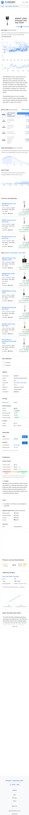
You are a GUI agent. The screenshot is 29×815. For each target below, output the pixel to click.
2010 (6, 228)
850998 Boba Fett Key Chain (9, 292)
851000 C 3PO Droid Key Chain (8, 325)
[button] (12, 36)
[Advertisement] (15, 13)
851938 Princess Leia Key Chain (9, 237)
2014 (6, 266)
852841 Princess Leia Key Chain (9, 221)
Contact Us (14, 814)
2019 (6, 211)
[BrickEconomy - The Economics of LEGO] (7, 2)
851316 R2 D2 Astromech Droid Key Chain (9, 341)
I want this (8, 365)
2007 (6, 244)
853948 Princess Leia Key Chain (9, 204)
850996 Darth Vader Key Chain (8, 274)
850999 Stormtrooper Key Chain (9, 308)
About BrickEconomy (14, 811)
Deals (14, 801)
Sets (14, 795)
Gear (2, 6)
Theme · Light (15, 784)
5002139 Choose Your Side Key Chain (9, 259)
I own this (7, 362)
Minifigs (14, 798)
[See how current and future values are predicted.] (27, 426)
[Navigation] (25, 2)
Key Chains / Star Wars (12, 6)
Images (18, 26)
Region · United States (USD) (15, 780)
